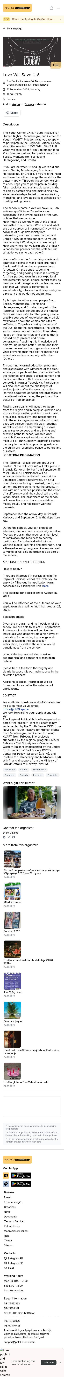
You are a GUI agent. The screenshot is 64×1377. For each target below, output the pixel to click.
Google (29, 104)
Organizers (10, 1206)
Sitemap (8, 1245)
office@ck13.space (16, 709)
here (45, 586)
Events (8, 1197)
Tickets (8, 1240)
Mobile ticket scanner (16, 1230)
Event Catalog (10, 832)
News (7, 1211)
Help (6, 1235)
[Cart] (51, 8)
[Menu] (58, 8)
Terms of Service (14, 1221)
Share (14, 112)
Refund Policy (12, 1226)
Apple (16, 104)
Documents (10, 1216)
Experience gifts (13, 1202)
